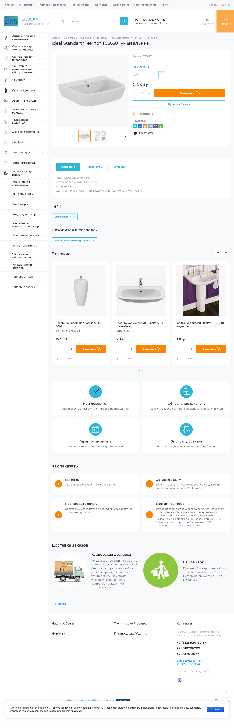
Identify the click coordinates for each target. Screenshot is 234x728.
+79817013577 (188, 654)
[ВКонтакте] (140, 126)
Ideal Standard (141, 66)
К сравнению (145, 113)
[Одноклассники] (145, 126)
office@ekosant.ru (189, 660)
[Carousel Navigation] (222, 252)
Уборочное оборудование (22, 256)
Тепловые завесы (23, 287)
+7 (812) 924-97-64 (149, 20)
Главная (56, 37)
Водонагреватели (24, 162)
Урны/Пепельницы (25, 245)
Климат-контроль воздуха (24, 111)
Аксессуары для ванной (23, 173)
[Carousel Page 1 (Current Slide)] (139, 370)
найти (124, 21)
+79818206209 (188, 648)
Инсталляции (21, 152)
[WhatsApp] (160, 126)
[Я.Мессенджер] (135, 126)
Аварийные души (24, 100)
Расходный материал (20, 121)
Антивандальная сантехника (23, 38)
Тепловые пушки (23, 276)
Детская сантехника (26, 131)
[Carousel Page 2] (142, 370)
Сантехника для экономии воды (23, 48)
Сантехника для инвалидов (23, 58)
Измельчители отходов (22, 266)
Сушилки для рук (23, 90)
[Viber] (155, 126)
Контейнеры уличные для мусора (26, 225)
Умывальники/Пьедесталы (93, 37)
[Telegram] (150, 126)
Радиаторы (20, 204)
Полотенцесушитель (26, 235)
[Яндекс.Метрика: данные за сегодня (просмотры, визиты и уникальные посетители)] (78, 700)
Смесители (19, 80)
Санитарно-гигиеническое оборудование (22, 69)
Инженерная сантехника (21, 183)
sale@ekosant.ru (188, 664)
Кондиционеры (23, 193)
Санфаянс (19, 142)
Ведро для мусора (25, 214)
